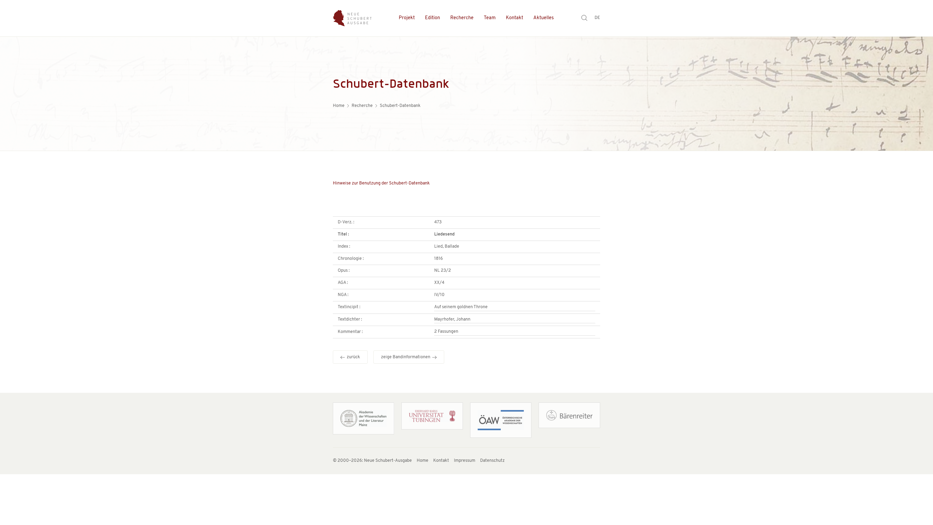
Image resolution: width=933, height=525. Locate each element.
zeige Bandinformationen (406, 357)
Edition (432, 18)
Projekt (407, 18)
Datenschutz (492, 461)
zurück (352, 357)
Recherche (462, 18)
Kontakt (514, 18)
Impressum (464, 461)
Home (422, 461)
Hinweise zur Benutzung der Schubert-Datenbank (381, 183)
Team (490, 18)
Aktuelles (543, 18)
